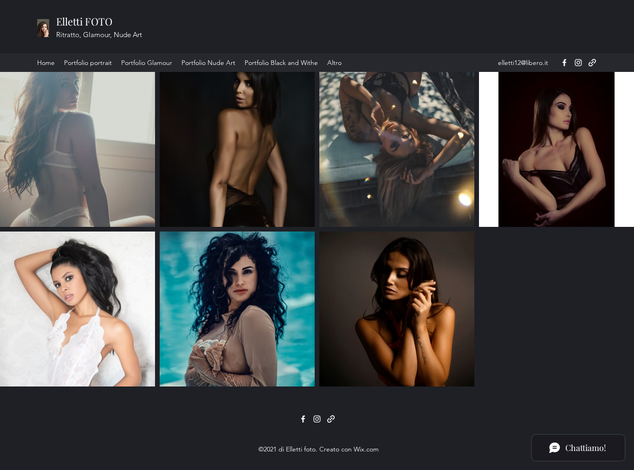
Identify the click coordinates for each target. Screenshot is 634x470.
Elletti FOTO (84, 21)
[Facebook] (564, 62)
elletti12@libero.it (523, 62)
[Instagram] (578, 62)
